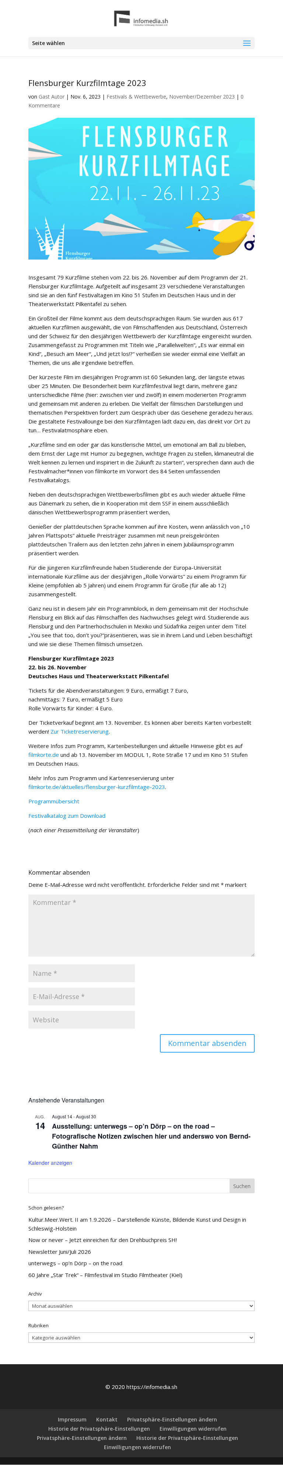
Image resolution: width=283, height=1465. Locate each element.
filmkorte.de (43, 754)
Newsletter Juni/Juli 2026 (59, 1251)
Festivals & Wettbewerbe (136, 96)
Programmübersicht (53, 801)
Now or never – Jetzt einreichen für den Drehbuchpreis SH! (102, 1239)
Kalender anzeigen (50, 1162)
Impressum (72, 1419)
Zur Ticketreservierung (79, 731)
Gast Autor (51, 96)
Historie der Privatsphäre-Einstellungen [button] (99, 1428)
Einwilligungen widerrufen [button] (193, 1428)
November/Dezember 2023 (202, 96)
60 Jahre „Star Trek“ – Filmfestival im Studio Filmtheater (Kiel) (105, 1275)
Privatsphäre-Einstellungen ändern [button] (172, 1419)
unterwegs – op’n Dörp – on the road (75, 1263)
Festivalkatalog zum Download (66, 815)
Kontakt (107, 1419)
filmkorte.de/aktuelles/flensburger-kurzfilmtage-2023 (96, 786)
